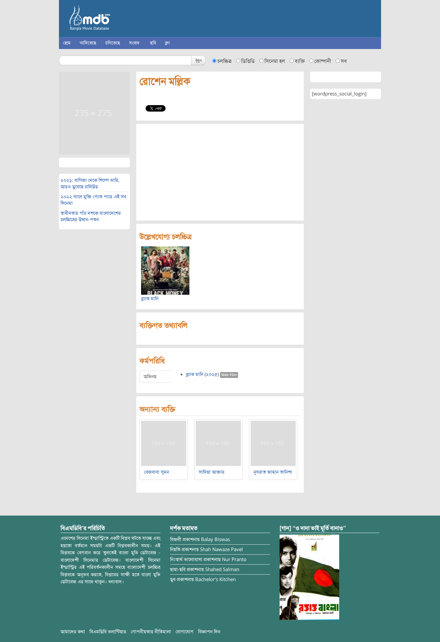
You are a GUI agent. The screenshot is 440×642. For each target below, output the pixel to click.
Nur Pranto (234, 559)
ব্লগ (167, 43)
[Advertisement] (220, 172)
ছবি (153, 43)
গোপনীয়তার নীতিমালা (151, 632)
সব (344, 61)
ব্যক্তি (300, 61)
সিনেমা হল (274, 61)
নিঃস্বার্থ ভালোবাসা (186, 559)
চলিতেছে (112, 43)
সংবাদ (134, 43)
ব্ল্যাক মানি (149, 298)
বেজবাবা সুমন (156, 472)
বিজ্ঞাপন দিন (209, 632)
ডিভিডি (248, 61)
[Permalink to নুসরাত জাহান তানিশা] (273, 443)
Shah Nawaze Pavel (221, 549)
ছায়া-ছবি (178, 569)
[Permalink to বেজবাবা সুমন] (163, 443)
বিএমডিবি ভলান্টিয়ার (108, 632)
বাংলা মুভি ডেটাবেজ (117, 19)
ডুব (173, 579)
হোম (67, 43)
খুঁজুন (198, 60)
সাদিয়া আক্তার (212, 472)
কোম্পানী (322, 61)
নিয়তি (175, 549)
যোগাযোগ (185, 632)
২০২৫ (211, 374)
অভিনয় (150, 377)
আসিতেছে (88, 43)
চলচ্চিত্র (224, 61)
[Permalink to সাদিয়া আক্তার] (218, 443)
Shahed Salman (222, 569)
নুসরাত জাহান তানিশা (272, 472)
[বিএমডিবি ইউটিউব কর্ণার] (309, 577)
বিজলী (175, 539)
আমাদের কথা (73, 632)
